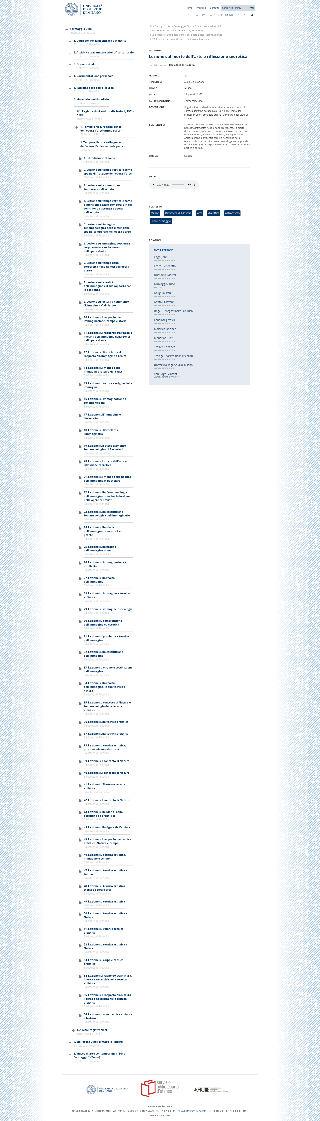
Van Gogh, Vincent (165, 374)
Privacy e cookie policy (160, 1106)
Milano (155, 213)
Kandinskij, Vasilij (164, 320)
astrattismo (232, 213)
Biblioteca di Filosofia (178, 213)
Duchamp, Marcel (165, 275)
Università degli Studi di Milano (173, 365)
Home (189, 7)
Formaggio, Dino (164, 284)
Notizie (242, 15)
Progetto (201, 7)
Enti (188, 15)
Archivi (200, 15)
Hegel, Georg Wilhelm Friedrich (173, 311)
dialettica (213, 213)
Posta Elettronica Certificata (192, 1111)
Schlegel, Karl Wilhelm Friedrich (173, 356)
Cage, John (161, 257)
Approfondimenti (221, 15)
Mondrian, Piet (163, 338)
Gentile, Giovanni (164, 302)
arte (199, 213)
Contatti (214, 7)
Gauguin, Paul (163, 293)
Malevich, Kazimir (165, 329)
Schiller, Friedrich (164, 347)
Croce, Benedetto (165, 266)
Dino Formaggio (161, 221)
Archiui (166, 1115)
